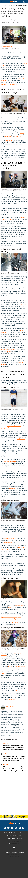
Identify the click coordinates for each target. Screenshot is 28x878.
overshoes (12, 349)
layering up (8, 140)
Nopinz (16, 690)
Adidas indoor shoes (9, 538)
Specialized (12, 489)
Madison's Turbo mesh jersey (10, 619)
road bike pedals (9, 542)
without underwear (10, 461)
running (10, 219)
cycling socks (12, 699)
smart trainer (8, 137)
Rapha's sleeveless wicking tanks (11, 617)
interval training (20, 666)
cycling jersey (22, 304)
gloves (9, 351)
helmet (13, 290)
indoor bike (17, 137)
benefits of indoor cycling (9, 84)
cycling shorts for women (9, 428)
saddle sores (21, 439)
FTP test (10, 666)
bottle (2, 674)
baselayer (11, 608)
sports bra (15, 622)
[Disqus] (14, 794)
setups (22, 133)
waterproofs (4, 349)
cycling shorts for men (14, 426)
